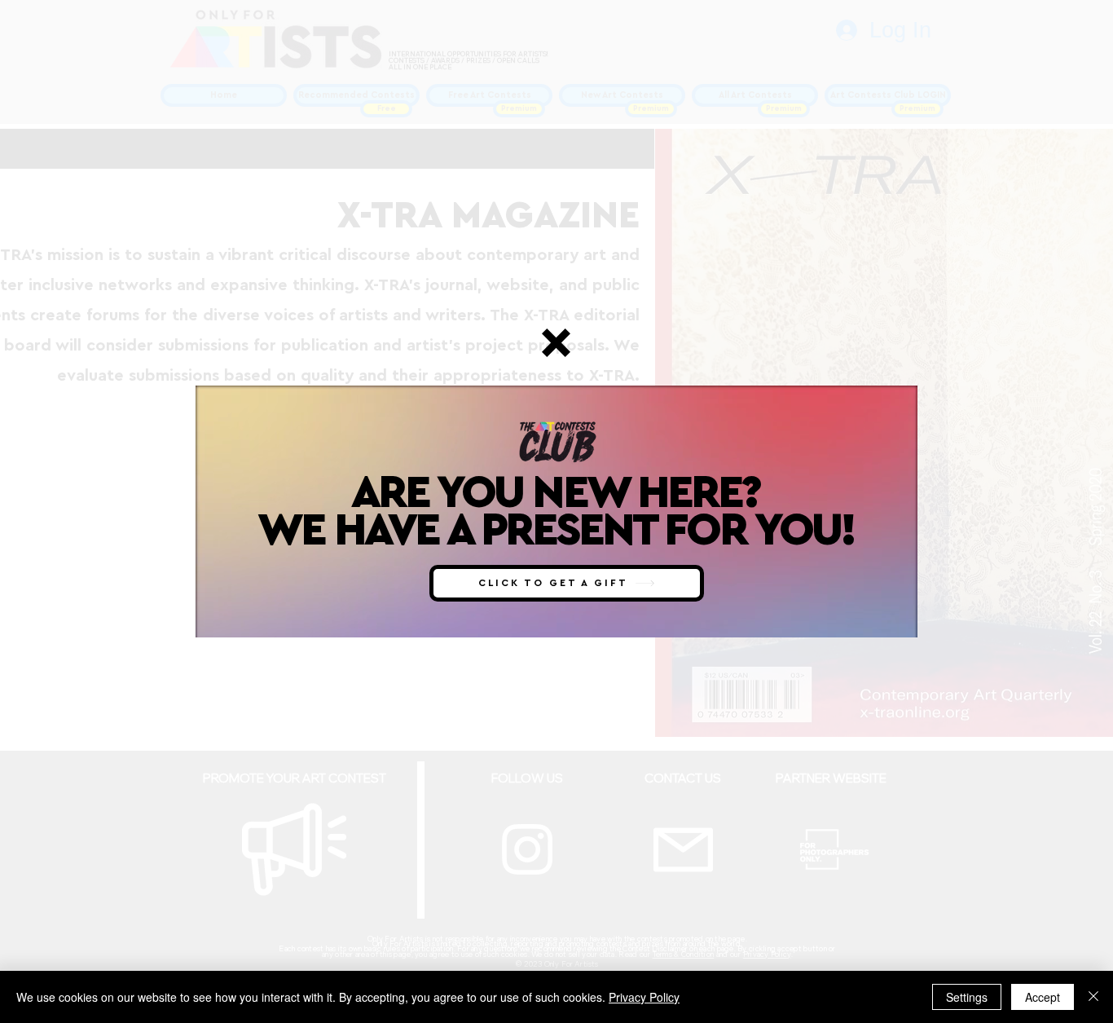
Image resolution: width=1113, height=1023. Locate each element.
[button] (556, 343)
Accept (1042, 997)
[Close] (1093, 997)
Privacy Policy (644, 997)
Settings (967, 997)
